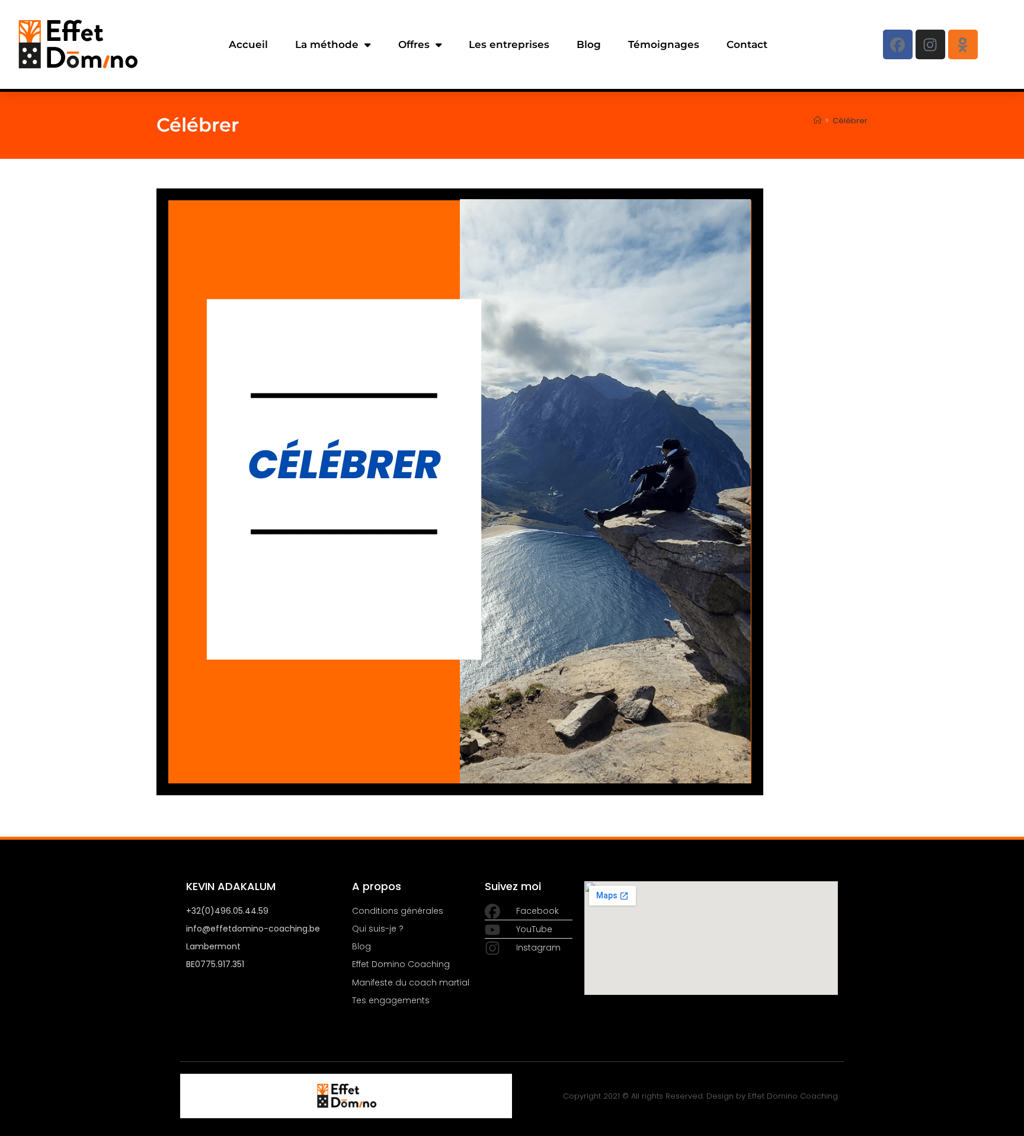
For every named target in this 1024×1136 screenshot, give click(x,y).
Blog (589, 44)
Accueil (248, 44)
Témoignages (663, 44)
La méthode (327, 44)
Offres (414, 44)
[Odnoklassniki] (963, 44)
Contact (747, 44)
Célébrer (850, 120)
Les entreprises (509, 44)
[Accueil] (817, 120)
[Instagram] (930, 44)
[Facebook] (898, 44)
